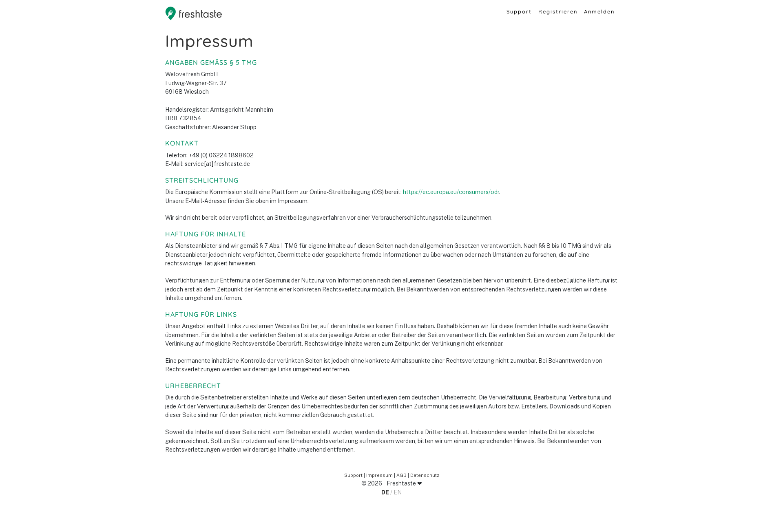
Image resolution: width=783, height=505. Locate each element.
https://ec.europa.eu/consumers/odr (451, 191)
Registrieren (557, 11)
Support (519, 11)
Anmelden (599, 11)
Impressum (379, 475)
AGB (401, 475)
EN (398, 492)
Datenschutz (424, 475)
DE (385, 492)
